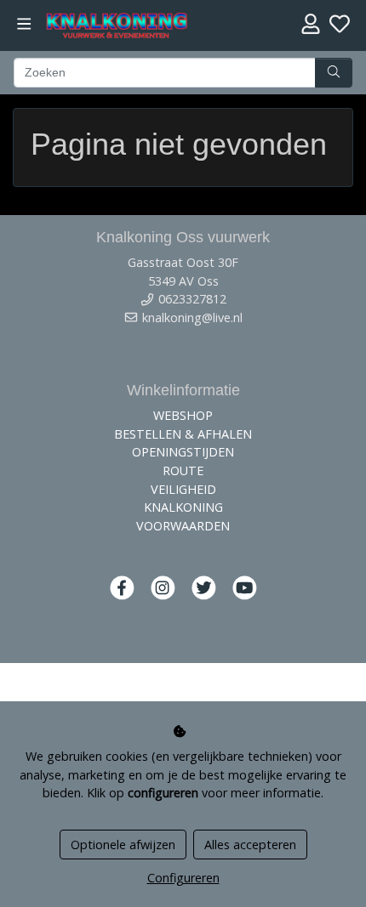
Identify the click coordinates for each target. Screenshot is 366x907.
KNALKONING (183, 507)
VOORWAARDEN (183, 526)
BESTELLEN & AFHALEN (183, 434)
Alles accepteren (250, 844)
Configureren (183, 878)
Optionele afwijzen (123, 844)
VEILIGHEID (183, 489)
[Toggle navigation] (24, 24)
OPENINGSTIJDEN (183, 452)
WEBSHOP (183, 415)
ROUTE (183, 470)
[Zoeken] (333, 73)
